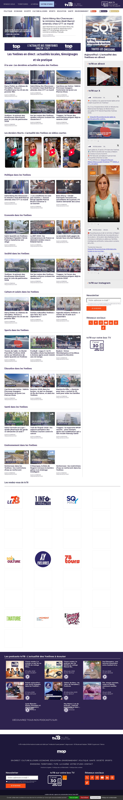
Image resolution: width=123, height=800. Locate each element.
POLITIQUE (8, 11)
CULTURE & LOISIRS (39, 11)
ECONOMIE (18, 11)
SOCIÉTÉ (27, 11)
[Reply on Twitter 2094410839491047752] (88, 141)
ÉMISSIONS (35, 764)
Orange (115, 4)
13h (104, 146)
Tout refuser (84, 797)
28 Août (105, 229)
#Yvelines (106, 162)
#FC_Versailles (93, 164)
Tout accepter (73, 797)
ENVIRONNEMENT (82, 11)
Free (110, 6)
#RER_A (116, 162)
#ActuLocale (97, 162)
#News (90, 162)
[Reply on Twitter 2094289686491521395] (88, 224)
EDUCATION (61, 11)
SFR (110, 4)
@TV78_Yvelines (97, 97)
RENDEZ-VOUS (9, 4)
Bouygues (116, 6)
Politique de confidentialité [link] (109, 797)
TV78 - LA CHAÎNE (61, 764)
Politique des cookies (76, 767)
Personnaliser (95, 797)
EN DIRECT (15, 760)
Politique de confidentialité (60, 767)
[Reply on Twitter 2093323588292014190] (88, 273)
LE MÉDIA (34, 4)
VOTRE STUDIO (47, 4)
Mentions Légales (46, 767)
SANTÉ (70, 11)
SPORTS (52, 11)
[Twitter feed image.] (104, 130)
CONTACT (88, 764)
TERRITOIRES (23, 4)
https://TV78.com (107, 160)
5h (104, 97)
